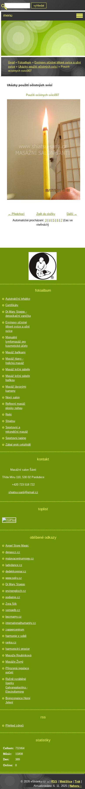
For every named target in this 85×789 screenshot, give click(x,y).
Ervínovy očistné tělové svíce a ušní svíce (17, 327)
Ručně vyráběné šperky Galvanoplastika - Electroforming (16, 685)
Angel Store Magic (17, 545)
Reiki (8, 414)
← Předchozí (16, 214)
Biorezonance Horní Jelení (17, 700)
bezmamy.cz (13, 616)
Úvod (11, 62)
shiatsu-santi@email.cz (23, 492)
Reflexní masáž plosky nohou (15, 406)
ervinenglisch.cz (15, 590)
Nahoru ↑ (76, 785)
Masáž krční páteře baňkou (17, 378)
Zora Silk (11, 603)
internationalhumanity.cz (18, 623)
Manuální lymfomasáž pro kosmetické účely (16, 341)
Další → (72, 214)
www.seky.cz (13, 578)
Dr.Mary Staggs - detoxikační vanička (18, 314)
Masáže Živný (14, 661)
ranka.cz (10, 642)
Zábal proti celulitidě (18, 444)
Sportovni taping (15, 438)
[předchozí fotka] (13, 149)
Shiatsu (10, 421)
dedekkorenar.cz (15, 571)
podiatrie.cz (12, 597)
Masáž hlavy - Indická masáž (14, 361)
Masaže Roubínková (18, 655)
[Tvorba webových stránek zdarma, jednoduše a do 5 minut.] (48, 782)
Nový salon (12, 397)
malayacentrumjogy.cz (18, 558)
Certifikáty (11, 305)
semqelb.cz (12, 610)
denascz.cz (12, 552)
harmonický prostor (17, 648)
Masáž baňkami (15, 352)
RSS (54, 781)
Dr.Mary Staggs (15, 584)
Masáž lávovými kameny (15, 389)
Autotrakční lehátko (17, 298)
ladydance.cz (13, 565)
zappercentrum (14, 629)
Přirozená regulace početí (17, 670)
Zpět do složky (45, 214)
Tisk (77, 781)
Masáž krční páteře (17, 369)
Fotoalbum (24, 62)
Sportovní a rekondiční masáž (16, 429)
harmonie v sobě (15, 635)
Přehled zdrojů (14, 725)
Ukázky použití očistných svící (38, 66)
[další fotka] (72, 149)
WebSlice (66, 781)
